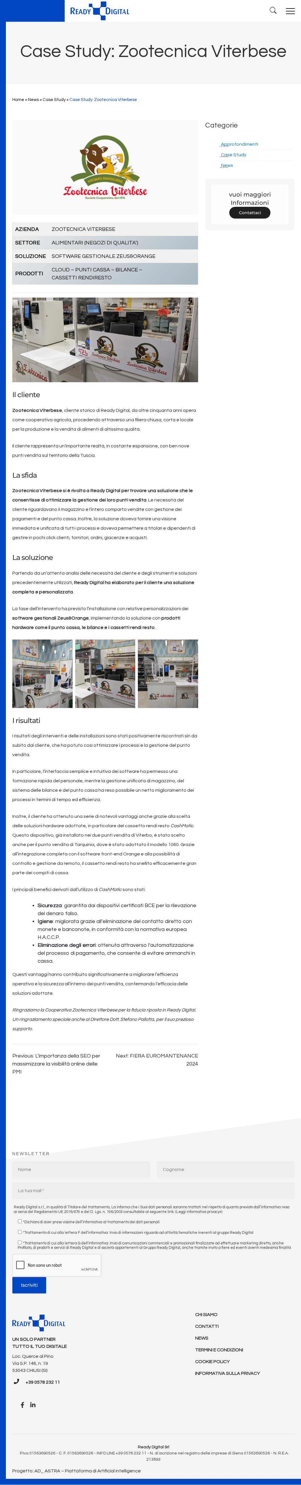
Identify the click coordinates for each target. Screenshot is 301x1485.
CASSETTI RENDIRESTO (82, 278)
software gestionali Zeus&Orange (50, 618)
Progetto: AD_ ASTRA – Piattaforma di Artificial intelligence (76, 1471)
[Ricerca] (273, 10)
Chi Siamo (206, 1314)
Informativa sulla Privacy (227, 1373)
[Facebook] (22, 1405)
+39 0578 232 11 (43, 1382)
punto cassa (65, 627)
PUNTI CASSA (92, 270)
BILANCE (127, 270)
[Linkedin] (33, 1405)
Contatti (207, 1326)
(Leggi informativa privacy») (198, 1212)
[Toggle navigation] (290, 10)
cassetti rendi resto (133, 627)
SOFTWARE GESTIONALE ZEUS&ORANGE (103, 256)
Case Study (54, 100)
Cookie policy (212, 1361)
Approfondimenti (239, 144)
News (33, 100)
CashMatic (110, 889)
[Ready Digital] (100, 10)
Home (18, 100)
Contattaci (250, 212)
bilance (95, 627)
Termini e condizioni (219, 1350)
